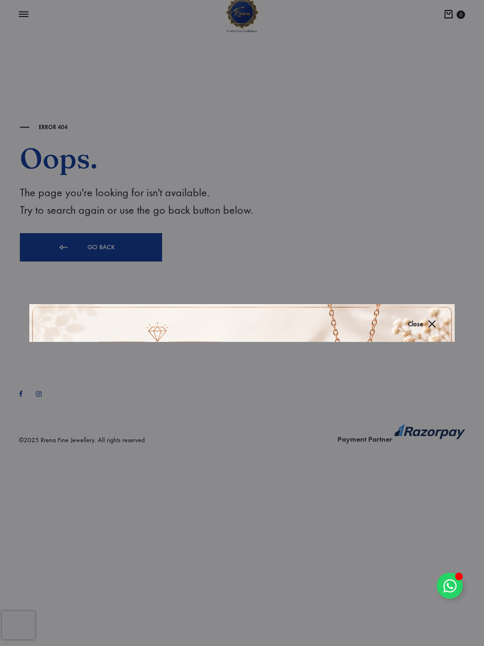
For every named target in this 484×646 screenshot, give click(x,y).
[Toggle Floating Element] (450, 586)
